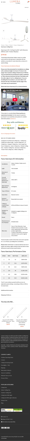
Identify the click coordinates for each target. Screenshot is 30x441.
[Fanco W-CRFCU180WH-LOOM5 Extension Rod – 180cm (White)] (21, 312)
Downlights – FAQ (5, 365)
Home (2, 45)
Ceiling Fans (23, 140)
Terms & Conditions (5, 373)
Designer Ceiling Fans (13, 144)
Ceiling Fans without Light (7, 142)
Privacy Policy (4, 378)
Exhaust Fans (4, 400)
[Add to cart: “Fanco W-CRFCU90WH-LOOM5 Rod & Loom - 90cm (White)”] (8, 317)
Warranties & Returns (6, 370)
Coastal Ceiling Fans (19, 142)
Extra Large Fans (23, 144)
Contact (3, 360)
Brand (10, 45)
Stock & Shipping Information (8, 133)
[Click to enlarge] (3, 30)
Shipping (3, 367)
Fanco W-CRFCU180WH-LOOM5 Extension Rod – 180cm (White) (22, 321)
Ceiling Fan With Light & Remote (9, 397)
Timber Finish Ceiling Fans (7, 149)
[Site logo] (15, 2)
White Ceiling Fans (18, 149)
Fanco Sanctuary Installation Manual (10, 66)
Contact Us (5, 416)
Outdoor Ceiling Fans (9, 147)
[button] (2, 19)
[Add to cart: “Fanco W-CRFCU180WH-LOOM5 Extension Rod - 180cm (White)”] (22, 317)
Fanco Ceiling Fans (18, 45)
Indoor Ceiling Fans (15, 146)
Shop (7, 45)
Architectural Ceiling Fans (13, 140)
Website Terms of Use (6, 375)
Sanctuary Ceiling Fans (7, 46)
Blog (2, 403)
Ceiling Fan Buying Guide (7, 362)
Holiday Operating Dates (7, 357)
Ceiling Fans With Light (6, 395)
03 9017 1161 (9, 419)
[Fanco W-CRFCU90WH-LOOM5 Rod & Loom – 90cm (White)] (8, 312)
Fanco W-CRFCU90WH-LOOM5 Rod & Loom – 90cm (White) (8, 321)
